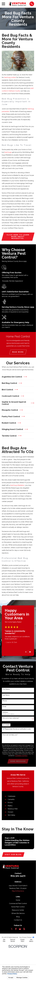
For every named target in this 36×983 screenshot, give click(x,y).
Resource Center (18, 910)
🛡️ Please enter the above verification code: (17, 729)
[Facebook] (16, 929)
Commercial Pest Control (18, 903)
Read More (18, 352)
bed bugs (8, 152)
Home (18, 900)
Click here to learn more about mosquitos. (18, 236)
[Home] (17, 4)
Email (4, 706)
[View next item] (30, 652)
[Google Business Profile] (20, 929)
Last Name (6, 695)
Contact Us (18, 920)
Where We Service (18, 913)
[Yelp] (24, 929)
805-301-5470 (18, 876)
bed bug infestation (17, 485)
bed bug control (10, 77)
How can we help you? (10, 735)
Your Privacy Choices (25, 937)
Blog (18, 917)
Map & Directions (18, 891)
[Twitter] (12, 929)
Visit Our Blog (13, 854)
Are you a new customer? (11, 718)
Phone (5, 701)
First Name (6, 689)
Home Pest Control (18, 907)
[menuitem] (4, 940)
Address (5, 712)
